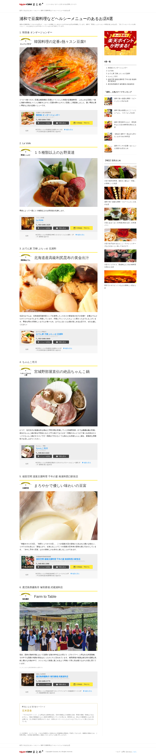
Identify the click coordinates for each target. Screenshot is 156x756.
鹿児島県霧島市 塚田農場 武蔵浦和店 (121, 84)
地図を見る (69, 129)
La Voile (111, 71)
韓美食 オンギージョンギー (117, 68)
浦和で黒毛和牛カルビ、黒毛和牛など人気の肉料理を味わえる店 (125, 124)
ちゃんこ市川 (112, 76)
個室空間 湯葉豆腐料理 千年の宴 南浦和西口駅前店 (50, 476)
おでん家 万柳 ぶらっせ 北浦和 (119, 73)
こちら (134, 752)
